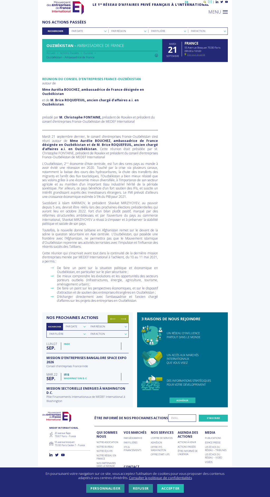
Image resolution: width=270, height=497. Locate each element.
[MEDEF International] (65, 8)
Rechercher (55, 31)
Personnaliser (105, 488)
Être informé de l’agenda (187, 453)
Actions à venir (187, 442)
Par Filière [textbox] (158, 31)
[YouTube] (226, 2)
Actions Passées (69, 53)
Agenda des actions (188, 435)
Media (210, 433)
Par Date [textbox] (77, 31)
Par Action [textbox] (198, 31)
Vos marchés (135, 433)
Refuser (140, 488)
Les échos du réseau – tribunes (215, 449)
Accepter (170, 488)
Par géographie (133, 438)
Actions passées (187, 446)
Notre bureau (105, 446)
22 (51, 376)
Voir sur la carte (196, 54)
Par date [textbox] (71, 326)
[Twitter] (221, 2)
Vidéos (209, 462)
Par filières (130, 442)
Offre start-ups (160, 454)
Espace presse (212, 442)
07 (51, 346)
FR (186, 2)
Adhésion (156, 442)
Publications (213, 438)
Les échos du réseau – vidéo (213, 456)
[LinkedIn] (217, 2)
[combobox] (88, 31)
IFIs (66, 374)
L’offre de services (162, 438)
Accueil (50, 53)
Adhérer (182, 400)
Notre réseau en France (106, 457)
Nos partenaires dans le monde (106, 465)
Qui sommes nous (107, 435)
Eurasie (88, 53)
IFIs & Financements (132, 449)
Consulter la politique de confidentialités (160, 477)
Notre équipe (105, 451)
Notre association (107, 442)
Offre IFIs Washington (158, 449)
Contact (131, 467)
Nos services (162, 433)
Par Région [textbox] (118, 31)
